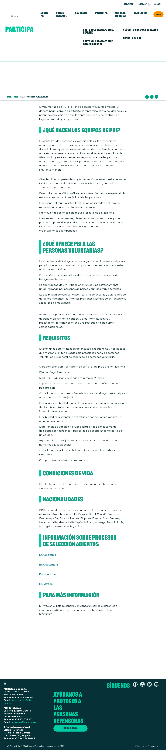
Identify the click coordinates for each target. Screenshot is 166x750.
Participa (101, 12)
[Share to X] (152, 97)
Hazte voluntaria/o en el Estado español (98, 42)
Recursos (81, 12)
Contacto (140, 12)
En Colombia (47, 554)
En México (46, 584)
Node (16, 96)
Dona (158, 14)
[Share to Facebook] (147, 97)
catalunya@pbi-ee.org (23, 722)
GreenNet (153, 746)
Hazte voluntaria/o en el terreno (98, 31)
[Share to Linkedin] (156, 97)
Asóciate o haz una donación (140, 30)
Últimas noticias (120, 14)
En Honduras (48, 574)
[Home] (20, 16)
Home (9, 96)
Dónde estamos (61, 14)
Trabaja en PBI (132, 38)
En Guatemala (48, 564)
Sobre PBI (44, 14)
